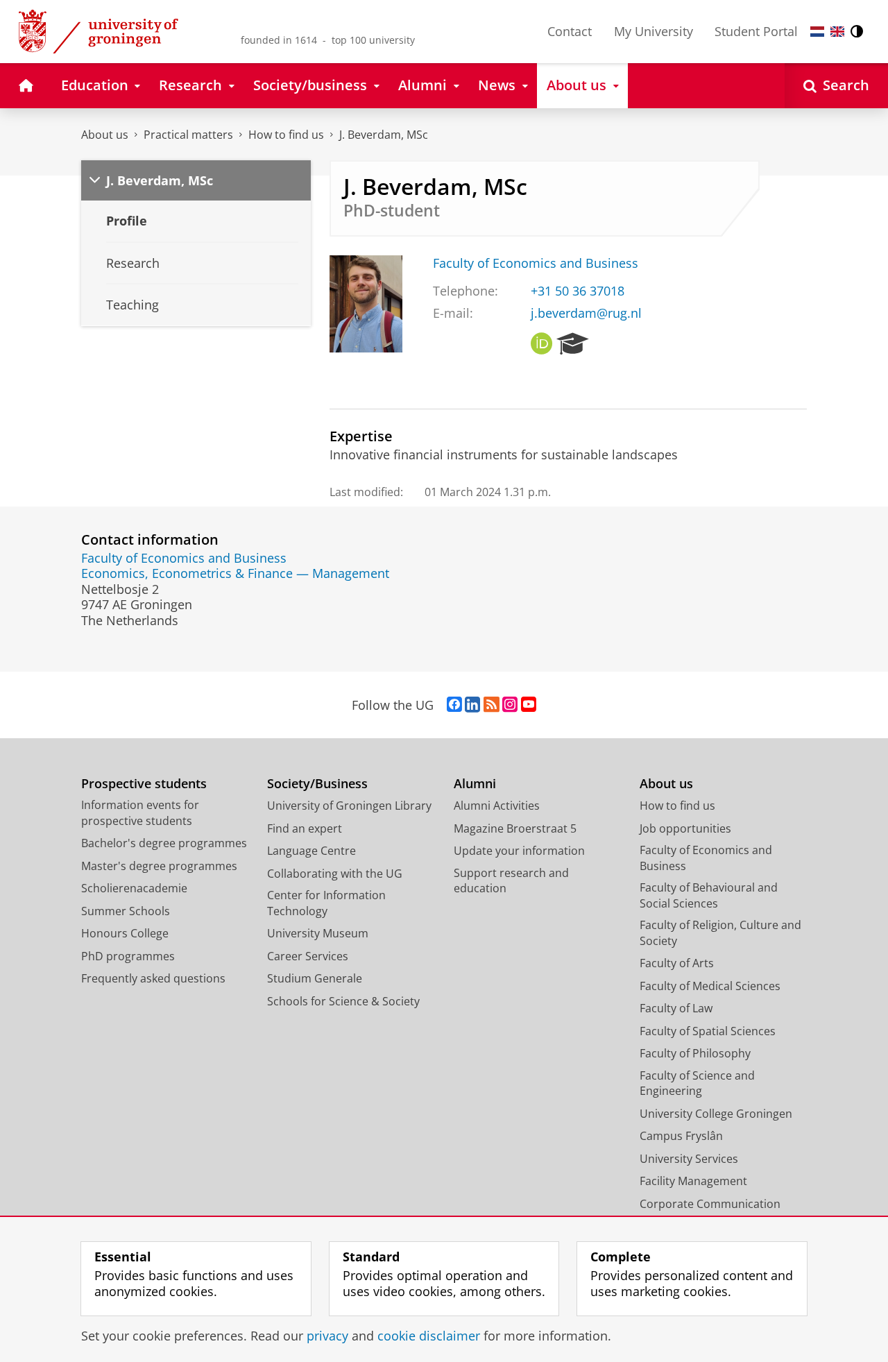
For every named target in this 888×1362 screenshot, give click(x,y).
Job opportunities (685, 828)
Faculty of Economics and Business (535, 263)
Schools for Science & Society (343, 1001)
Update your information (519, 850)
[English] (837, 31)
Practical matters (188, 134)
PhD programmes (128, 956)
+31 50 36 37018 (577, 291)
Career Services (307, 956)
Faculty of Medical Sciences (710, 986)
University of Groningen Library (349, 805)
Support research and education (511, 880)
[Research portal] (572, 344)
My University (653, 31)
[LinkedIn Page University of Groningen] (472, 705)
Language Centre (311, 850)
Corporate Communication (710, 1203)
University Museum (317, 933)
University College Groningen (716, 1113)
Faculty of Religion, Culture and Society (720, 932)
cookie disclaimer (428, 1336)
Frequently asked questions (153, 978)
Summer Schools (125, 911)
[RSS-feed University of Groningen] (492, 705)
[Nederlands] (817, 31)
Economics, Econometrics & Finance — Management (235, 573)
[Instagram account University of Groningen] (510, 705)
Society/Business (317, 784)
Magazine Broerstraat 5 (515, 828)
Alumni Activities (497, 805)
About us (104, 134)
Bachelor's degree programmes (164, 843)
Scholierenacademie (134, 888)
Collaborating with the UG (334, 873)
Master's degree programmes (159, 866)
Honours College (125, 933)
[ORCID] (542, 344)
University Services (689, 1158)
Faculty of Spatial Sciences (708, 1031)
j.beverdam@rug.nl (586, 313)
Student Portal (756, 31)
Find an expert (304, 828)
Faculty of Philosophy (695, 1053)
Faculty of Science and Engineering (697, 1083)
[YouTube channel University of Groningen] (528, 705)
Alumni (475, 784)
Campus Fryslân (681, 1135)
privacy (327, 1336)
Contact (569, 31)
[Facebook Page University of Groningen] (454, 705)
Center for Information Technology (326, 903)
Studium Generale (314, 978)
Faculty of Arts (677, 963)
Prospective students (144, 784)
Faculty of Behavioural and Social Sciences (709, 895)
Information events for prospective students (140, 812)
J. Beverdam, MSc (383, 134)
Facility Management (693, 1181)
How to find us (286, 134)
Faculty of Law (676, 1008)
